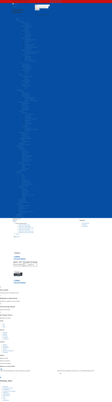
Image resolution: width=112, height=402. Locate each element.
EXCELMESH (25, 94)
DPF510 (27, 79)
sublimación (6, 339)
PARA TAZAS (25, 158)
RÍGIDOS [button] (21, 111)
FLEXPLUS (24, 135)
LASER (23, 166)
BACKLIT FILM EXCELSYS (31, 100)
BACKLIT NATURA (29, 99)
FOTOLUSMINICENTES (30, 61)
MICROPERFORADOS (30, 39)
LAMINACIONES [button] (26, 70)
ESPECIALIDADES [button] (26, 38)
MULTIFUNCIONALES (27, 155)
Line (4, 397)
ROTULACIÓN (25, 64)
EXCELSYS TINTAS (26, 182)
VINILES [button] (18, 20)
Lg (3, 324)
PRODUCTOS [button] (19, 204)
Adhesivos (5, 346)
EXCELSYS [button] (21, 21)
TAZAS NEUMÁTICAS (27, 160)
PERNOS (21, 210)
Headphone (6, 392)
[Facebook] (0, 369)
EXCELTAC (27, 27)
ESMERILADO (28, 41)
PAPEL (23, 140)
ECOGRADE (28, 68)
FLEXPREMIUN (25, 134)
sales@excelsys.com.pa (55, 2)
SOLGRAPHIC (28, 35)
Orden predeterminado (24, 225)
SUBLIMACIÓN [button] (19, 146)
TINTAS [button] (20, 173)
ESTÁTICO (24, 105)
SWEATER (24, 154)
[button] (17, 253)
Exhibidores (6, 347)
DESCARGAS (19, 214)
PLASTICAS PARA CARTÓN (31, 129)
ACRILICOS (27, 128)
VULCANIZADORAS (23, 202)
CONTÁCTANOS (20, 216)
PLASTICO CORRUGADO (31, 119)
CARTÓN (27, 125)
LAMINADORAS (22, 201)
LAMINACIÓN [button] (25, 30)
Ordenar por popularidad (25, 226)
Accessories (6, 400)
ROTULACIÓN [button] (25, 23)
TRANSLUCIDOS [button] (26, 96)
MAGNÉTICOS (25, 109)
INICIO (17, 18)
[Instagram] (1, 369)
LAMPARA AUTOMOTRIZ (31, 47)
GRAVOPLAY (28, 120)
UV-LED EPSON (25, 181)
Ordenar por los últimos (24, 229)
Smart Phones (6, 394)
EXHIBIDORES (22, 208)
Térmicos (5, 336)
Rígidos (5, 334)
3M (4, 325)
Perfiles (5, 344)
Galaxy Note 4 (6, 395)
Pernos (4, 349)
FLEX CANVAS (25, 106)
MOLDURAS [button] (25, 126)
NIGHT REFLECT (29, 59)
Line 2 (4, 398)
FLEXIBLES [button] (21, 91)
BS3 (23, 178)
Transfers (5, 337)
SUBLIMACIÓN (25, 169)
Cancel (17, 234)
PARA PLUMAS (25, 152)
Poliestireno (85, 226)
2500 (26, 87)
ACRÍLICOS (27, 122)
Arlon (4, 327)
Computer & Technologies (9, 391)
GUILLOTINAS (22, 199)
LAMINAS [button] (24, 112)
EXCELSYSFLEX (26, 93)
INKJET (23, 167)
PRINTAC (27, 29)
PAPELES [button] (21, 163)
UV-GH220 (24, 179)
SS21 (23, 175)
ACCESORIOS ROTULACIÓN (26, 211)
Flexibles (5, 332)
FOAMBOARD (28, 117)
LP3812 (26, 73)
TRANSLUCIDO (25, 103)
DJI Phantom (6, 389)
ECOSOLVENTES (26, 164)
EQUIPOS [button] (18, 172)
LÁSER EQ (24, 193)
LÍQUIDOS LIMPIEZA (24, 186)
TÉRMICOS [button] (21, 132)
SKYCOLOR (24, 190)
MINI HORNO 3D (26, 161)
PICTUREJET (25, 108)
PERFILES (27, 131)
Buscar (37, 9)
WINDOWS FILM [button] (26, 50)
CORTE (23, 198)
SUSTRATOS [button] (19, 90)
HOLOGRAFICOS (29, 46)
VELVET (27, 43)
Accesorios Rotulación (8, 350)
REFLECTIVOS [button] (25, 55)
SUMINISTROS (22, 170)
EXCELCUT (27, 24)
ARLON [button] (20, 74)
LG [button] (19, 62)
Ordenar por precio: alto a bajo (26, 232)
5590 (26, 88)
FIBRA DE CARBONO (30, 44)
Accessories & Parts (8, 388)
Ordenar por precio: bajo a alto (26, 231)
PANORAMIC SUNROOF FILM (32, 52)
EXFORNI (24, 189)
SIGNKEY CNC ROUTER (28, 195)
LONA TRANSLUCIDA (30, 97)
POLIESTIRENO (29, 123)
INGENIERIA (28, 58)
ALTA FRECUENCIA (26, 157)
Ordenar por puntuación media (26, 228)
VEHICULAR (25, 84)
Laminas (85, 224)
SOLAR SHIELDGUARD (30, 53)
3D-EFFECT (28, 36)
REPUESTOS (22, 213)
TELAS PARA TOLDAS (24, 144)
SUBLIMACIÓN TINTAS (27, 184)
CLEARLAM (27, 32)
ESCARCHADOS (26, 137)
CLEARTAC (27, 33)
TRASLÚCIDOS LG (26, 65)
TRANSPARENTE (26, 141)
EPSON (23, 196)
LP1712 (26, 71)
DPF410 (27, 77)
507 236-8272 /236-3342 (56, 1)
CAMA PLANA (25, 192)
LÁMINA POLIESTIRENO (20, 258)
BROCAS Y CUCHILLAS (24, 205)
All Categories (86, 223)
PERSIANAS (22, 143)
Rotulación (5, 352)
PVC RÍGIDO (28, 116)
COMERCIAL (28, 56)
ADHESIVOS (22, 207)
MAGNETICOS (28, 49)
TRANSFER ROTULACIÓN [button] (25, 138)
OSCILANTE (25, 151)
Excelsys (15, 6)
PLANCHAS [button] (21, 149)
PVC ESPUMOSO (29, 114)
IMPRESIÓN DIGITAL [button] (27, 26)
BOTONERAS (22, 147)
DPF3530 (27, 82)
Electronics (5, 386)
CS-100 (23, 176)
